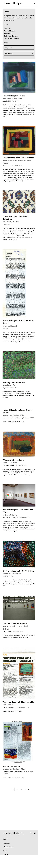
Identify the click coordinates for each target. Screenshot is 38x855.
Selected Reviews (11, 36)
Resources (6, 843)
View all (7, 28)
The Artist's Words (11, 38)
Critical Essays (10, 31)
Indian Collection (8, 847)
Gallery (5, 839)
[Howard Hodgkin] (12, 3)
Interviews (8, 33)
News (5, 851)
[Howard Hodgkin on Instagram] (34, 833)
